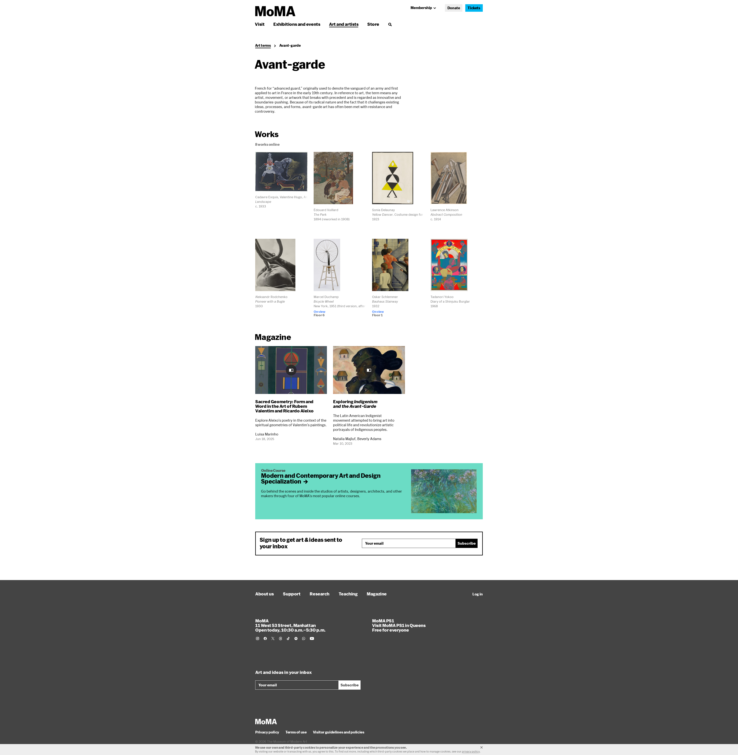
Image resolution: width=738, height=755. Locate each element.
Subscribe (467, 543)
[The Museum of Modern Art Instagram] (257, 638)
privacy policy (471, 751)
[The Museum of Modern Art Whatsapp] (304, 638)
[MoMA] (266, 721)
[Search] (390, 24)
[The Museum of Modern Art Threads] (280, 638)
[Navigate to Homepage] (275, 11)
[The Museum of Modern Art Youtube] (312, 638)
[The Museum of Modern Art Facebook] (265, 638)
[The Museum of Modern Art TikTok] (288, 638)
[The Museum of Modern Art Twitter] (273, 638)
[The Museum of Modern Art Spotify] (296, 638)
